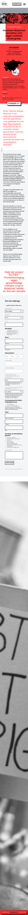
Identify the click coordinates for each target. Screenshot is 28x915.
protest (4, 99)
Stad (6, 430)
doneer (16, 4)
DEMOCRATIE (5, 97)
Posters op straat (13, 439)
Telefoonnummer (9, 368)
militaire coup (18, 97)
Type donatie (9, 308)
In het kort (5, 77)
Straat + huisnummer (9, 418)
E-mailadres (8, 360)
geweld (11, 97)
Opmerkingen (8, 450)
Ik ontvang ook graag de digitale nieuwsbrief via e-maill (14, 388)
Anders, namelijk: (13, 447)
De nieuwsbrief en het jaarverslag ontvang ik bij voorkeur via (12, 376)
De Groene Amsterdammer (12, 443)
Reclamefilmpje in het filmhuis (14, 445)
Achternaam (7, 349)
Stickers (10, 441)
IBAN (6, 321)
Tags (3, 96)
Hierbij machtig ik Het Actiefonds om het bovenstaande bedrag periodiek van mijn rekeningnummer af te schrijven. (13, 332)
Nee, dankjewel (12, 405)
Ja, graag (10, 404)
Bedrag (4, 92)
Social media (11, 437)
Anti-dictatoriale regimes (14, 27)
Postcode (7, 424)
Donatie (7, 314)
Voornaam (7, 343)
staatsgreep (10, 99)
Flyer (8, 440)
